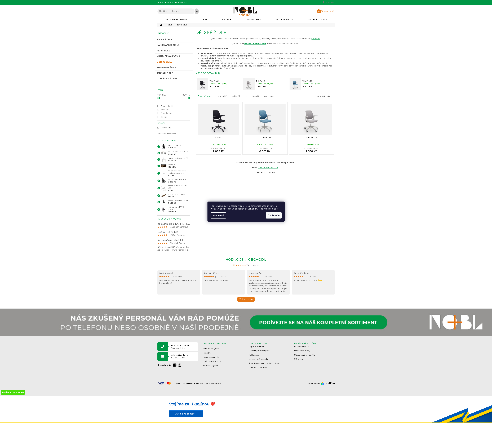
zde (276, 209)
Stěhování (298, 359)
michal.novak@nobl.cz (268, 167)
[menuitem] (176, 19)
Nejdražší (236, 96)
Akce (164, 109)
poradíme (315, 38)
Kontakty (207, 353)
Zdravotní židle (166, 67)
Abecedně (268, 96)
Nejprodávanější (252, 96)
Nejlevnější (221, 96)
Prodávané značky (211, 357)
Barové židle (164, 39)
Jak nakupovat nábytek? (260, 351)
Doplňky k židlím (167, 78)
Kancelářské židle (168, 45)
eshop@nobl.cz (179, 356)
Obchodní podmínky (258, 367)
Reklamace (254, 355)
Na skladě (167, 106)
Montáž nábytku (301, 346)
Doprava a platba (256, 346)
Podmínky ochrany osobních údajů (264, 363)
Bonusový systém (211, 365)
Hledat (197, 11)
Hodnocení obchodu (246, 259)
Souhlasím (274, 215)
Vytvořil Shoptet (313, 383)
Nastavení (218, 215)
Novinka (166, 113)
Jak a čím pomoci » (186, 413)
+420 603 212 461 (180, 346)
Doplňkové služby (302, 351)
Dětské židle (164, 62)
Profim (165, 127)
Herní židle (163, 51)
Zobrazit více (246, 299)
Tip (163, 117)
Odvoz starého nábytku (304, 355)
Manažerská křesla (168, 56)
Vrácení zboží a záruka (258, 359)
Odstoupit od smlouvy (13, 392)
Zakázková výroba (211, 349)
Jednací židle (165, 73)
